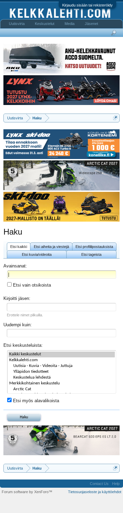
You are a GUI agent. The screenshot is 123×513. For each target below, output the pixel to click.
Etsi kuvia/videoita (37, 254)
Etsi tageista (91, 254)
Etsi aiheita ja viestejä (51, 247)
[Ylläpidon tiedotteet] (62, 372)
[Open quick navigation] (115, 118)
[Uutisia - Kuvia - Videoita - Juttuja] (62, 366)
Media (69, 24)
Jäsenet (91, 24)
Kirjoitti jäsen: (16, 298)
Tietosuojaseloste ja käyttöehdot (94, 492)
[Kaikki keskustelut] (62, 354)
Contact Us (99, 484)
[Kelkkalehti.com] (62, 360)
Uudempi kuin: (17, 324)
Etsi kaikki (18, 247)
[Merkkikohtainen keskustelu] (62, 383)
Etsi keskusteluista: (23, 345)
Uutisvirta (17, 24)
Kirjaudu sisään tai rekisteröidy (87, 5)
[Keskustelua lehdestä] (62, 378)
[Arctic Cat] (62, 389)
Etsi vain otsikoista (31, 285)
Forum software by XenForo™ (27, 492)
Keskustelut (44, 24)
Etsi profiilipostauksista (94, 247)
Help (116, 484)
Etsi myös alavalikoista (35, 400)
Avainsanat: (15, 265)
